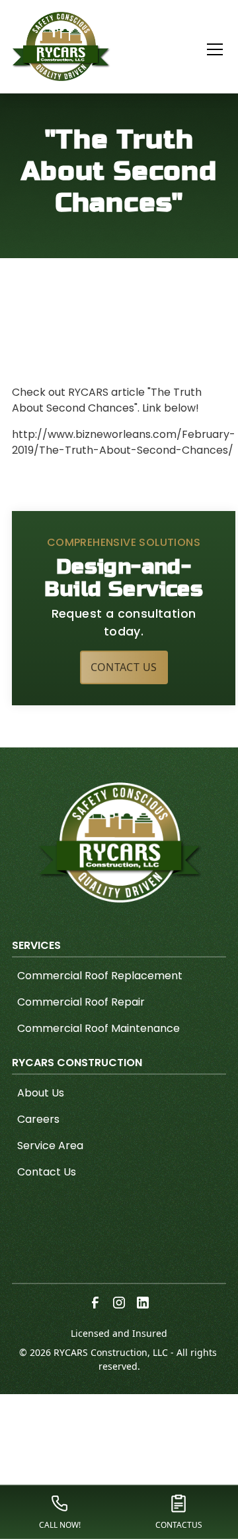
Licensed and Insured (119, 1333)
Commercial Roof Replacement (99, 975)
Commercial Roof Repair (81, 1002)
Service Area (50, 1145)
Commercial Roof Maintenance (98, 1028)
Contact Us (124, 667)
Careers (38, 1119)
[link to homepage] (61, 46)
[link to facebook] (95, 1302)
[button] (207, 49)
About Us (40, 1092)
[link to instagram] (119, 1302)
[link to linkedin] (143, 1302)
